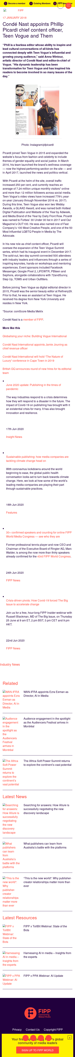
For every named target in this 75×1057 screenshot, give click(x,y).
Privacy (17, 1029)
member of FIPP (33, 319)
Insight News (14, 437)
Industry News (10, 664)
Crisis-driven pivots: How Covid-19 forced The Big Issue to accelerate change (37, 602)
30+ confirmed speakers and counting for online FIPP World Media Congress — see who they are (39, 534)
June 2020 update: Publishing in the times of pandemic (33, 387)
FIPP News (13, 580)
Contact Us (33, 1029)
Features (11, 512)
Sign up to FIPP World (38, 1050)
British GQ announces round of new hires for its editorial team (37, 371)
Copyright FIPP (53, 1029)
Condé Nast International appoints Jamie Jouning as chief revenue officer (35, 346)
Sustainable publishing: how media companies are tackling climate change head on (37, 459)
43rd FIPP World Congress (54, 556)
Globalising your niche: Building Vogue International (35, 336)
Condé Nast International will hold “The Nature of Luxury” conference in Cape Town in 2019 (33, 358)
